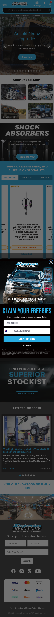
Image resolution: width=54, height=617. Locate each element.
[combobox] (8, 331)
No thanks (27, 346)
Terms (12, 354)
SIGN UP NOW (27, 339)
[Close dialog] (51, 262)
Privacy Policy (5, 354)
